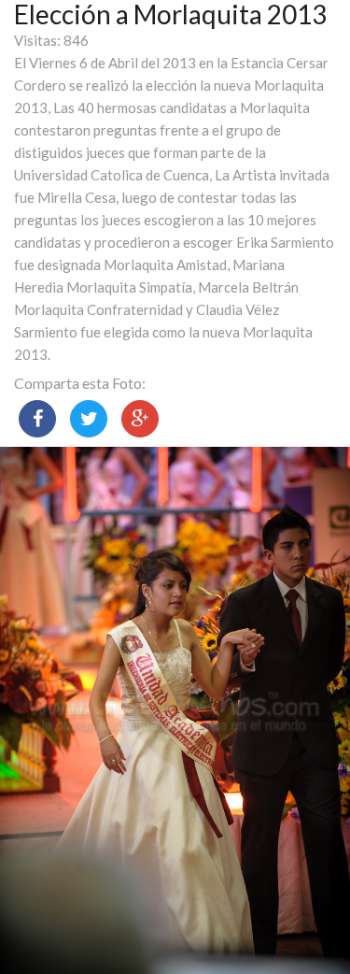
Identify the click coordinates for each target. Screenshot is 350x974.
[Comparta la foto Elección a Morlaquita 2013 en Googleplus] (140, 418)
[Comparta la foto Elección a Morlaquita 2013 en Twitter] (88, 418)
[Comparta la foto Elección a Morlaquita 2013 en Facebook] (37, 418)
